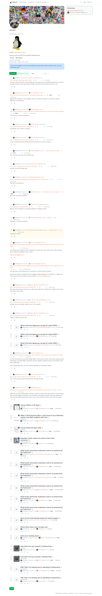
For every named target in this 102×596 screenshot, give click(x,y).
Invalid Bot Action (53, 230)
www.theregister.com (25, 442)
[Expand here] (17, 407)
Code (80, 593)
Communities (22, 2)
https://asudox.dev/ (19, 52)
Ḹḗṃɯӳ (14, 2)
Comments (20, 73)
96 (22, 445)
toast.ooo (22, 406)
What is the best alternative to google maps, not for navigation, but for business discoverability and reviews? (36, 355)
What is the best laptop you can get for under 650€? (23, 287)
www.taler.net (23, 569)
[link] (36, 80)
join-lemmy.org (87, 593)
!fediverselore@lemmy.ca (17, 255)
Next (11, 588)
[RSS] (48, 73)
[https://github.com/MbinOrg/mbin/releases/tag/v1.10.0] (17, 418)
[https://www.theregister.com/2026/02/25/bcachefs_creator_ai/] (17, 440)
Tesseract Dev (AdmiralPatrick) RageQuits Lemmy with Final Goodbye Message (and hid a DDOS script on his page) (36, 245)
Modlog (65, 593)
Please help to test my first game (50, 192)
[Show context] (34, 80)
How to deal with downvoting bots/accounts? (21, 80)
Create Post (31, 2)
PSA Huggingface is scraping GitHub (19, 206)
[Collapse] (11, 78)
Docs (76, 593)
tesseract (49, 217)
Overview (13, 73)
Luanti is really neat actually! (52, 150)
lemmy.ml (22, 429)
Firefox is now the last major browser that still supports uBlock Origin (26, 95)
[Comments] (17, 328)
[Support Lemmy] (48, 2)
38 (22, 513)
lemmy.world (23, 558)
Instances (71, 593)
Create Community (41, 2)
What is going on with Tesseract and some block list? (23, 376)
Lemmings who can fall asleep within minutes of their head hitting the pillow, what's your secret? (33, 390)
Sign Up (89, 2)
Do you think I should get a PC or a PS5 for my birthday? (24, 166)
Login (84, 2)
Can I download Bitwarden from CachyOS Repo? (22, 126)
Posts (27, 73)
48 (22, 531)
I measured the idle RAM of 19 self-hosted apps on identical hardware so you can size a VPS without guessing (37, 111)
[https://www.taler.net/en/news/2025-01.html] (17, 569)
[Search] (81, 2)
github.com (23, 419)
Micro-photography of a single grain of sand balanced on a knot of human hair (29, 179)
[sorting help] (46, 73)
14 (22, 347)
